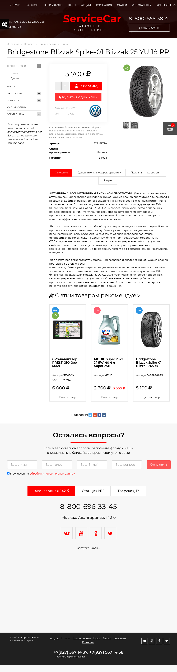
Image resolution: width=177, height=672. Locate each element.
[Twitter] (90, 415)
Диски (15, 78)
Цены (72, 5)
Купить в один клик (79, 97)
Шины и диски (16, 66)
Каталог (32, 5)
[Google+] (95, 415)
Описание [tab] (61, 172)
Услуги (15, 5)
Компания (104, 5)
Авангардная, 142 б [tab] (52, 491)
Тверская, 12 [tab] (128, 491)
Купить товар (67, 397)
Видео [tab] (108, 180)
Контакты (163, 5)
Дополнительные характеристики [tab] (99, 172)
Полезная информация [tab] (145, 172)
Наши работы (53, 5)
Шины (14, 73)
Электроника (15, 114)
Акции (86, 5)
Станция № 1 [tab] (93, 491)
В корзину (88, 86)
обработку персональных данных (52, 473)
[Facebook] (99, 415)
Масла (11, 86)
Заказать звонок (149, 27)
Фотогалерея (141, 5)
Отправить (158, 464)
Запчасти (13, 100)
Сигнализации (16, 107)
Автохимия (14, 93)
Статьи (122, 5)
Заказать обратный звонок (71, 656)
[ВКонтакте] (104, 415)
